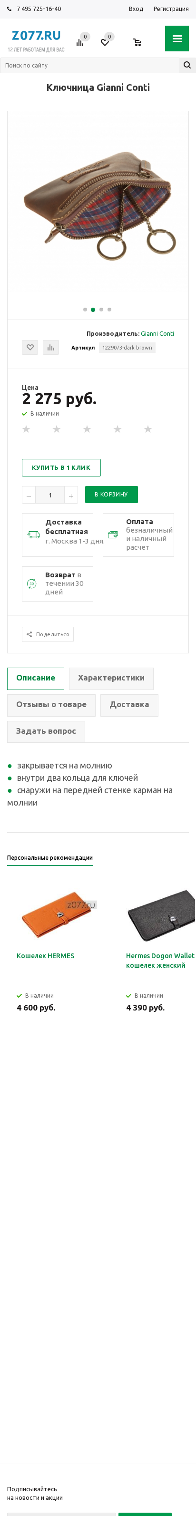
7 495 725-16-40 (39, 8)
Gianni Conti (157, 333)
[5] (148, 429)
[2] (57, 429)
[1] (26, 429)
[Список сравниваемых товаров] (81, 46)
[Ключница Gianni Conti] (98, 289)
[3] (87, 429)
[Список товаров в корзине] (142, 46)
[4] (118, 429)
